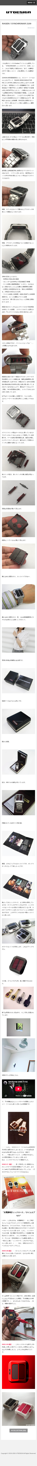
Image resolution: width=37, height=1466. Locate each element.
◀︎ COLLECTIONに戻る (18, 1430)
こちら (5, 1298)
